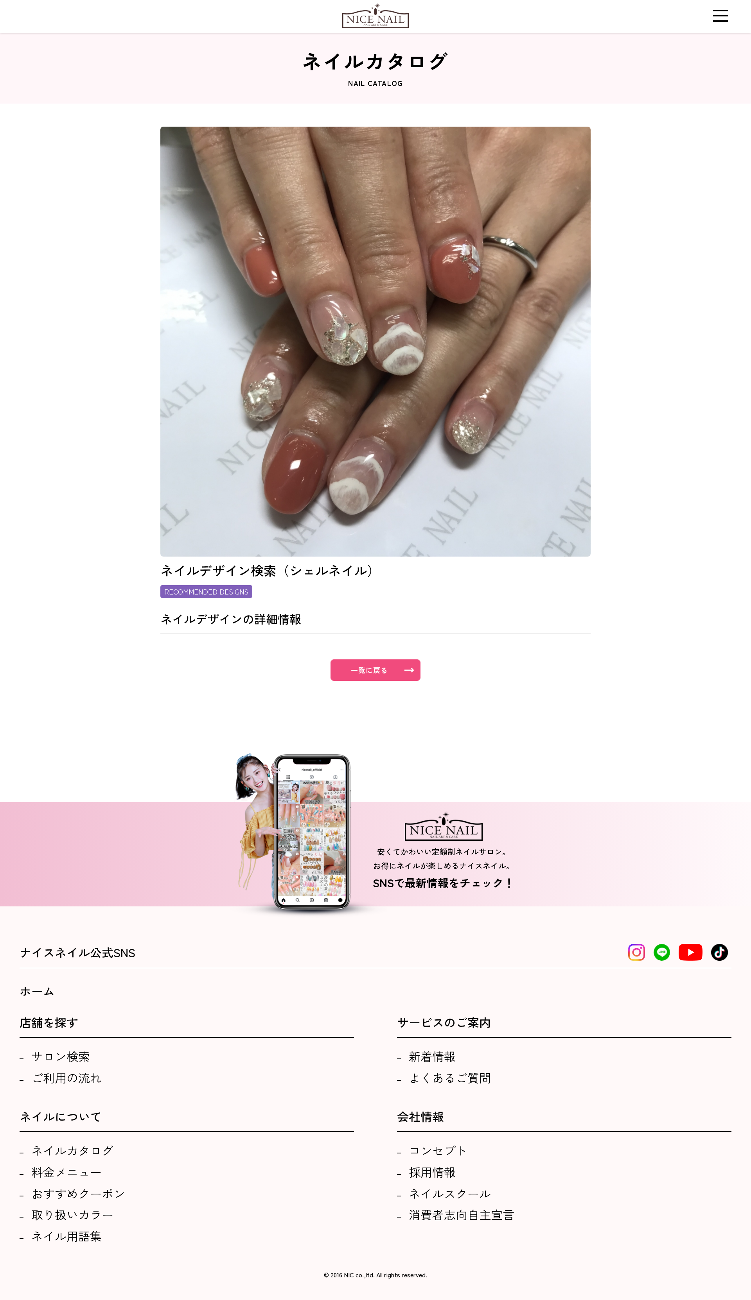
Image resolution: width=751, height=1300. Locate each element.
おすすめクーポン (78, 1193)
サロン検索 (60, 1056)
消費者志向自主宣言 (461, 1214)
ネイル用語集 (66, 1235)
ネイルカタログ (72, 1150)
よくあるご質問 (450, 1077)
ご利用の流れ (66, 1077)
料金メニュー (66, 1171)
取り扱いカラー (72, 1214)
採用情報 (432, 1171)
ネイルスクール (450, 1193)
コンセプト (438, 1150)
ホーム (37, 990)
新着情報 (432, 1056)
